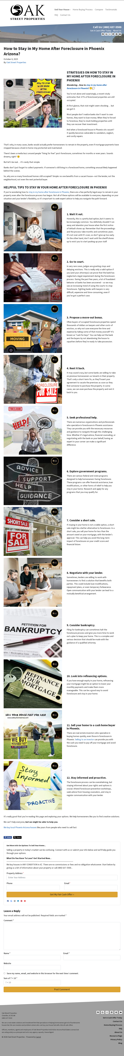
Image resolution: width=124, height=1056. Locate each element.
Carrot (38, 1037)
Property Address (15, 873)
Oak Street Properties (16, 62)
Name (7, 953)
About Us (117, 30)
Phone (9, 883)
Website (7, 963)
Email (67, 883)
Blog (120, 1043)
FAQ (56, 15)
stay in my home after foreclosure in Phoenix (49, 192)
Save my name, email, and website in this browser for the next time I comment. (43, 973)
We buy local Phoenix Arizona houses (20, 827)
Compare (99, 9)
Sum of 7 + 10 (10, 978)
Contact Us (65, 15)
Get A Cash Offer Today (100, 30)
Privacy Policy (116, 1039)
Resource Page (116, 1036)
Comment (9, 920)
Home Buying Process (83, 9)
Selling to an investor (84, 739)
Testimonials (111, 9)
